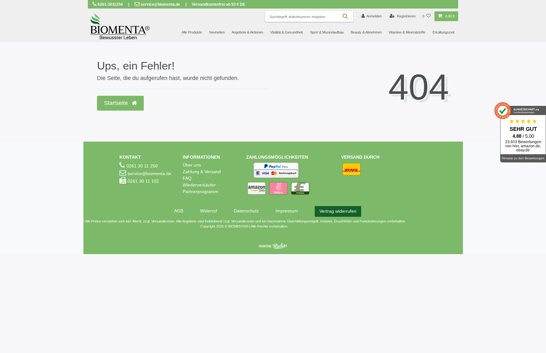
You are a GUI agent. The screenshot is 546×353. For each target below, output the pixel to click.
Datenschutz (246, 210)
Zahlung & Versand (202, 171)
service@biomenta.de (160, 4)
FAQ (187, 178)
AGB (178, 210)
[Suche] (345, 16)
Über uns (192, 164)
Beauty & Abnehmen (366, 32)
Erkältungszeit (443, 32)
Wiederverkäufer (199, 184)
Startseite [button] (117, 103)
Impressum (287, 210)
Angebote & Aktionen (247, 32)
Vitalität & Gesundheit (286, 32)
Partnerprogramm (200, 191)
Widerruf (208, 210)
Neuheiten (217, 32)
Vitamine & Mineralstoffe (407, 32)
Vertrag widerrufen (337, 211)
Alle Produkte (192, 32)
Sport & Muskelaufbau (327, 32)
